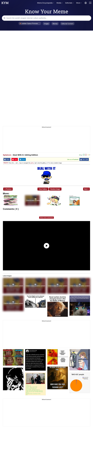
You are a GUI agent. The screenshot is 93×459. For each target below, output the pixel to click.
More (78, 3)
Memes (55, 24)
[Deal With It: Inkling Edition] (46, 175)
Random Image (55, 189)
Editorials (69, 3)
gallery (32, 163)
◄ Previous (8, 189)
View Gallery (43, 189)
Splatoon (7, 155)
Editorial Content (67, 24)
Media (59, 3)
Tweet (23, 159)
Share (7, 159)
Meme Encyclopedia (45, 3)
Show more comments (46, 217)
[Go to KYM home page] (5, 3)
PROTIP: (5, 163)
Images (46, 24)
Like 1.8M (85, 159)
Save (15, 159)
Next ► (86, 189)
